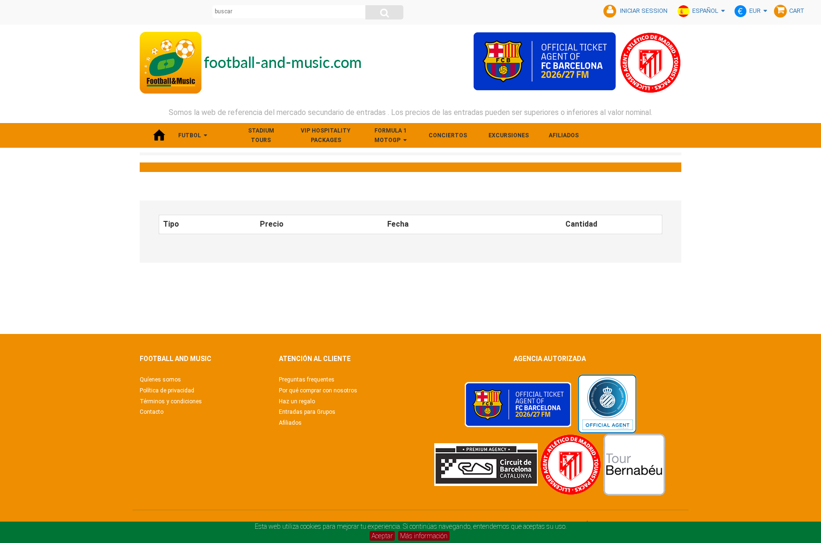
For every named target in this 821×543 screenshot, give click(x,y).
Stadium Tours (261, 135)
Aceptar (382, 536)
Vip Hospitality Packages (326, 135)
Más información (424, 536)
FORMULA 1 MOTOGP (390, 135)
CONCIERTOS (448, 135)
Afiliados (564, 135)
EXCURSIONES (508, 135)
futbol (189, 135)
